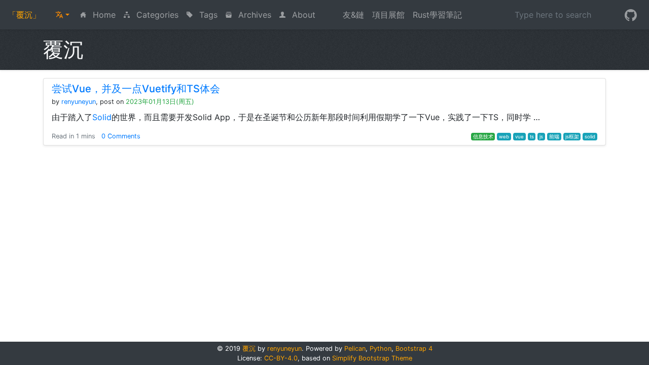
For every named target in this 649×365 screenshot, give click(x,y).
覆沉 (249, 348)
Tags (207, 15)
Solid (102, 117)
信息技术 (483, 136)
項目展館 (388, 15)
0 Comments (120, 136)
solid (590, 136)
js (541, 136)
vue (519, 136)
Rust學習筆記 (437, 15)
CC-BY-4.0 (281, 358)
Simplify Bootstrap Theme (372, 358)
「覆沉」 (24, 15)
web (504, 136)
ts (532, 136)
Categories (156, 15)
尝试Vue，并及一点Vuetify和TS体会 (136, 89)
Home (105, 15)
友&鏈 (353, 15)
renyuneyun (78, 101)
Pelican (355, 348)
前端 (554, 136)
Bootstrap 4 (413, 348)
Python (380, 348)
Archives (253, 15)
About (302, 15)
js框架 (572, 136)
